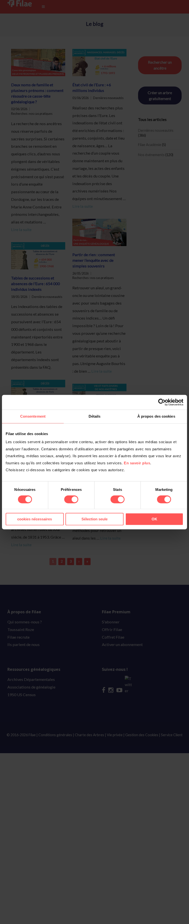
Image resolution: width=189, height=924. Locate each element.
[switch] (71, 499)
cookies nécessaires (34, 519)
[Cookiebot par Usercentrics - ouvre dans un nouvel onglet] (161, 402)
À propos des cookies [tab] (156, 416)
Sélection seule (94, 519)
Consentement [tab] (33, 416)
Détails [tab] (95, 416)
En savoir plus (137, 463)
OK (154, 519)
